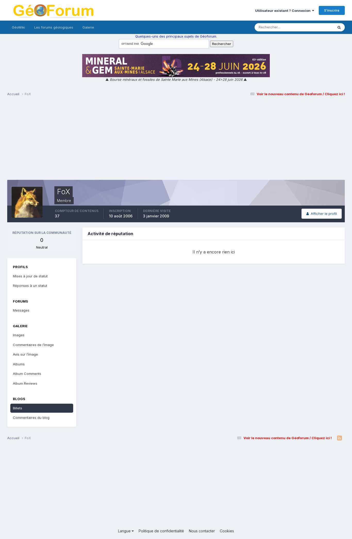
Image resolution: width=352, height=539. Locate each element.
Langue (125, 531)
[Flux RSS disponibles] (339, 438)
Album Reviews (25, 383)
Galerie (88, 27)
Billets (17, 408)
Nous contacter (202, 531)
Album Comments (27, 374)
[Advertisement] (176, 140)
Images (18, 335)
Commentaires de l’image (33, 345)
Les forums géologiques (53, 27)
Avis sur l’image (25, 354)
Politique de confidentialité (161, 531)
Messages (21, 310)
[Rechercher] (339, 27)
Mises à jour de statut (310, 27)
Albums (19, 364)
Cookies (227, 531)
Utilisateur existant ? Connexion (283, 10)
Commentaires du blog (31, 418)
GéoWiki (18, 27)
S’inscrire (331, 10)
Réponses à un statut (30, 286)
